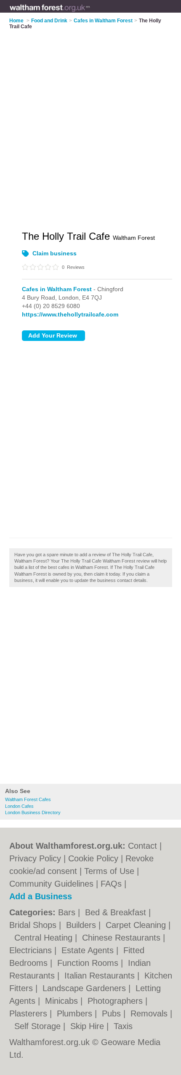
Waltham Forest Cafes (28, 799)
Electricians (31, 950)
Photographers (116, 1000)
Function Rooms (89, 963)
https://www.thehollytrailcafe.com (70, 314)
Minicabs (62, 1000)
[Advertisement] (90, 687)
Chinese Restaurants (122, 937)
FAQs (111, 883)
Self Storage (38, 1026)
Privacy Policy (35, 858)
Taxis (123, 1026)
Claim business (54, 253)
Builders (82, 925)
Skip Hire (88, 1026)
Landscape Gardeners (85, 988)
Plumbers (76, 1013)
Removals (150, 1013)
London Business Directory (33, 812)
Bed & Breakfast (117, 912)
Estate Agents (88, 950)
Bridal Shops (34, 925)
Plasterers (29, 1013)
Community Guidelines (51, 883)
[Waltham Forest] (90, 13)
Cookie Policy (93, 858)
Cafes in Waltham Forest (57, 289)
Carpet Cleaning (137, 925)
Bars (68, 912)
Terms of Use (109, 871)
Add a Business (40, 896)
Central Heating (44, 937)
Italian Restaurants (100, 975)
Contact (142, 845)
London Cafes (19, 806)
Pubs (112, 1013)
